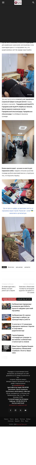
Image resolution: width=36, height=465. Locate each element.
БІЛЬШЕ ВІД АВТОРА (24, 299)
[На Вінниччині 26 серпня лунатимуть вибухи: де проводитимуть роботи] (6, 317)
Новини (4, 308)
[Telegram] (18, 275)
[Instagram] (15, 410)
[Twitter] (14, 275)
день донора (19, 267)
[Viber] (22, 275)
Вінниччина (11, 267)
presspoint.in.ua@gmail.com (18, 405)
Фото (22, 421)
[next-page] (6, 357)
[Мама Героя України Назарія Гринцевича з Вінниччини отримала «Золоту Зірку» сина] (6, 348)
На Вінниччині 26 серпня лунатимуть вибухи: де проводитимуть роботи (21, 317)
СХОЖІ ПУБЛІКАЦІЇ (9, 299)
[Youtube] (25, 410)
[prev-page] (3, 357)
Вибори (28, 419)
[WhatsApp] (26, 275)
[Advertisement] (18, 24)
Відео (26, 421)
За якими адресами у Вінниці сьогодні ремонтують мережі (8, 288)
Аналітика (10, 421)
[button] (3, 2)
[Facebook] (9, 275)
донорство (27, 267)
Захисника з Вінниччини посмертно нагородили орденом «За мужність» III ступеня (26, 289)
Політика (22, 419)
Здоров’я (17, 421)
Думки (16, 419)
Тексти (12, 419)
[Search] (33, 2)
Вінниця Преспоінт (22, 424)
